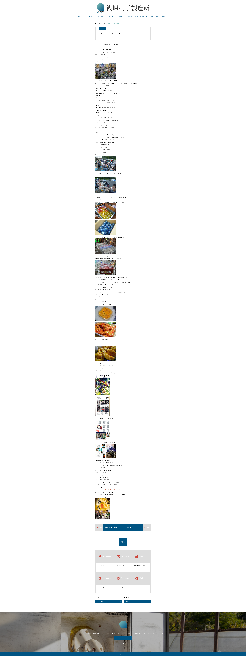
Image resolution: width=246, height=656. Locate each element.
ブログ (154, 633)
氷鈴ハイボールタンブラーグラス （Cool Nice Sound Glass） (109, 489)
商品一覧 (111, 16)
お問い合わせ (165, 16)
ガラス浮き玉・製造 (102, 16)
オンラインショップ (82, 16)
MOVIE (136, 16)
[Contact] (123, 643)
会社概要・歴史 (92, 16)
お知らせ (149, 633)
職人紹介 (151, 16)
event (102, 28)
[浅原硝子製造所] (123, 8)
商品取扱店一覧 (143, 16)
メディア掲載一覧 (128, 16)
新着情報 (158, 16)
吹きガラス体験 (119, 16)
